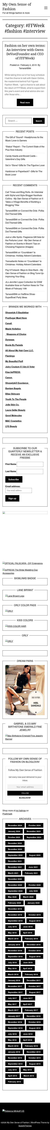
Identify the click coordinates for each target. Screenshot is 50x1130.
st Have (23, 317)
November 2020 (15, 885)
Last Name (10, 471)
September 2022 (15, 855)
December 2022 (15, 843)
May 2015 (27, 1069)
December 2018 (34, 944)
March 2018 (13, 974)
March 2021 (13, 873)
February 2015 (14, 1081)
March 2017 (13, 1010)
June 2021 (33, 867)
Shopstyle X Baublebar (17, 312)
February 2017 (31, 1010)
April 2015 (12, 1075)
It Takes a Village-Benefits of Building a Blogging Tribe (24, 202)
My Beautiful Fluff (14, 361)
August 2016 (35, 1028)
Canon (9, 377)
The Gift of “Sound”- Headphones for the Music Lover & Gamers (24, 139)
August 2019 (35, 920)
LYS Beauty (11, 426)
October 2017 (35, 986)
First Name (10, 464)
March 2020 (28, 896)
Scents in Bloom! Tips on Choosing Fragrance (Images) (22, 245)
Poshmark (7, 813)
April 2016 (27, 1040)
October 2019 (35, 914)
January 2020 (33, 902)
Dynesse (10, 339)
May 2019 (12, 932)
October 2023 (14, 837)
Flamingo (10, 355)
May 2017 (12, 1004)
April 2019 (27, 932)
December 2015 (34, 1051)
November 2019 (15, 914)
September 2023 (34, 837)
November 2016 (15, 1022)
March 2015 (29, 1075)
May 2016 (12, 1040)
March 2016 (13, 1046)
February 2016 (31, 1046)
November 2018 (15, 950)
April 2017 (27, 1004)
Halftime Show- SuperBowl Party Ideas (20, 295)
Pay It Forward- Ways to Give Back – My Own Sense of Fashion (24, 271)
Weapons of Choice (16, 334)
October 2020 (35, 885)
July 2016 (12, 1034)
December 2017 (34, 980)
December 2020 (15, 879)
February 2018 (31, 974)
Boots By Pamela (14, 345)
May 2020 (12, 896)
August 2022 (35, 855)
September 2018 (15, 956)
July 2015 (12, 1069)
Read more (25, 102)
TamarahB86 (11, 210)
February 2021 (31, 873)
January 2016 (14, 1051)
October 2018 (35, 950)
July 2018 (12, 962)
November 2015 (15, 1057)
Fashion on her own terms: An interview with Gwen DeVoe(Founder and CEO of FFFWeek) (25, 51)
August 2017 (35, 992)
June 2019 (28, 926)
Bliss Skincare (12, 393)
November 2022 (15, 849)
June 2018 (28, 962)
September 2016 (15, 1028)
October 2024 (35, 825)
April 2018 (27, 968)
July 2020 (33, 891)
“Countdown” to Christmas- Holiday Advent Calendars (23, 254)
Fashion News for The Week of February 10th (24, 287)
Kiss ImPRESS (13, 372)
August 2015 (35, 1063)
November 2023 (34, 831)
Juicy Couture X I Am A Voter (20, 366)
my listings (21, 810)
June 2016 (28, 1034)
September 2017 (15, 992)
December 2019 (15, 908)
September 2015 (15, 1063)
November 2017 (15, 986)
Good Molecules (13, 415)
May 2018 (12, 968)
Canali (8, 323)
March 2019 (13, 938)
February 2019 (31, 938)
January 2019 (14, 944)
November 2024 (15, 825)
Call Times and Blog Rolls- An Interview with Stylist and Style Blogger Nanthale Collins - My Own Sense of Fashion (24, 195)
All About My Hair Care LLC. (19, 350)
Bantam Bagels (13, 388)
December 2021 (15, 861)
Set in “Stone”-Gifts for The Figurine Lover (25, 165)
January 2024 (14, 831)
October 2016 (35, 1022)
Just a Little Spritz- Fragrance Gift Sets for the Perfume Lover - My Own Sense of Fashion (24, 240)
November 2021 (15, 867)
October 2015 (35, 1057)
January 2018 (14, 980)
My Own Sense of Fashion (17, 6)
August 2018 (35, 956)
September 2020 (15, 891)
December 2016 (34, 1016)
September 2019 (15, 920)
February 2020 (14, 902)
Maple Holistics (13, 328)
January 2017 (14, 1016)
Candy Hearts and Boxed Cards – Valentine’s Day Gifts (21, 157)
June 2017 (28, 998)
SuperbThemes (25, 1125)
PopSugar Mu (12, 317)
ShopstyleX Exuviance (17, 382)
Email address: (12, 486)
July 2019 (12, 926)
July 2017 (12, 998)
